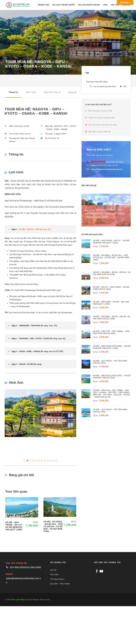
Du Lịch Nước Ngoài (89, 5)
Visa (105, 5)
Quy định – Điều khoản (60, 583)
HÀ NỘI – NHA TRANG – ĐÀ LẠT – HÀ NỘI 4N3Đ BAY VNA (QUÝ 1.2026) (111, 241)
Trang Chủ (43, 5)
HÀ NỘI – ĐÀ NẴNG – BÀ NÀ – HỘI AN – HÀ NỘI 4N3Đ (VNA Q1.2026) (111, 273)
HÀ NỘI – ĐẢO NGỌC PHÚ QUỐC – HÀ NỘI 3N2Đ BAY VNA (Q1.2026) (112, 377)
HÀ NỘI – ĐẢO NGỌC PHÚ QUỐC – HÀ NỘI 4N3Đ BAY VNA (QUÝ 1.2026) (112, 347)
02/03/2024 (92, 222)
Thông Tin (13, 92)
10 (51, 460)
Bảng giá (73, 92)
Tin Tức (115, 5)
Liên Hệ (126, 5)
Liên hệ (53, 570)
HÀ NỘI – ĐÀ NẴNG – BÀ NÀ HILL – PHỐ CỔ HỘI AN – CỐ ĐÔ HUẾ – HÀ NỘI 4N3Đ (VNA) (111, 257)
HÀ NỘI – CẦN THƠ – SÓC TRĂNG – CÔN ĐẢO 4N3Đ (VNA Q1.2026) (111, 332)
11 (53, 460)
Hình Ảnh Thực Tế (52, 92)
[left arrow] (127, 185)
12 (56, 460)
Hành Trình (31, 92)
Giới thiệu (54, 574)
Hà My (103, 222)
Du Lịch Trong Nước (63, 5)
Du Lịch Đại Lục (20, 599)
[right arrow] (129, 185)
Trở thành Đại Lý (57, 579)
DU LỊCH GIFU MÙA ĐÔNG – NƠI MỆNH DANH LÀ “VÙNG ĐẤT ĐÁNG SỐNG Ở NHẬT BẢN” (105, 214)
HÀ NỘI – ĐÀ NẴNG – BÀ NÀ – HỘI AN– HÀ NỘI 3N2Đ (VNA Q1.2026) (111, 317)
